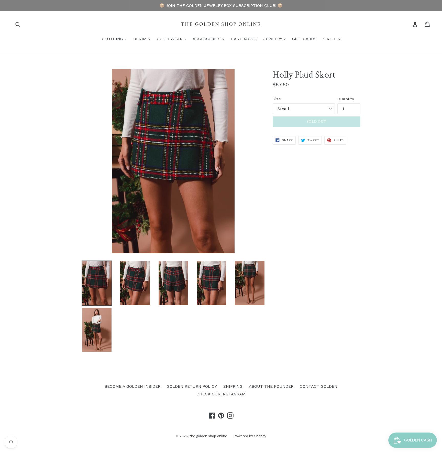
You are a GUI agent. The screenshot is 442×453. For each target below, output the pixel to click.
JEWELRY (275, 38)
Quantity (345, 98)
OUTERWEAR (173, 38)
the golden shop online (221, 24)
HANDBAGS (245, 38)
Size (277, 98)
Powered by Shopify (250, 436)
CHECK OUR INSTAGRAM (221, 394)
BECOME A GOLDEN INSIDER (132, 386)
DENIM (143, 38)
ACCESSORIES (210, 38)
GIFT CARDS (304, 38)
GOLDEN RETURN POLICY (192, 386)
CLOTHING (115, 38)
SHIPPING (232, 386)
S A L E (333, 38)
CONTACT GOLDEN (318, 386)
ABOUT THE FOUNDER (271, 386)
